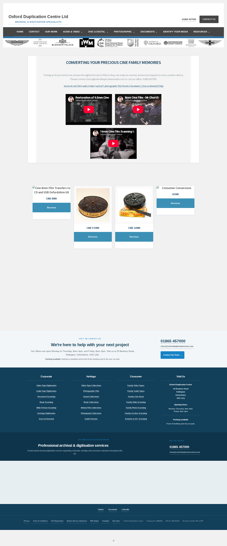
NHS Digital (94, 521)
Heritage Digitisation (46, 413)
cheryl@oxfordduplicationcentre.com (177, 346)
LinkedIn (125, 509)
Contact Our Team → (172, 355)
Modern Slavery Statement (77, 521)
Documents (149, 31)
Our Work (51, 31)
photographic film (113, 86)
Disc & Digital (98, 31)
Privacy (27, 521)
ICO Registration (57, 521)
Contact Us (209, 19)
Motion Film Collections (91, 408)
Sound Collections (91, 397)
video (91, 86)
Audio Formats (91, 419)
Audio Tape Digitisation (46, 391)
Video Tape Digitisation (46, 385)
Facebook (112, 509)
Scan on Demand (46, 419)
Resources (201, 31)
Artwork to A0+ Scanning (136, 419)
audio (85, 86)
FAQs (161, 86)
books (126, 86)
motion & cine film (72, 86)
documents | (136, 86)
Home (20, 31)
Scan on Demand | (151, 86)
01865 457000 (189, 19)
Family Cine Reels (136, 397)
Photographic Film (91, 391)
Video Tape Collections (91, 385)
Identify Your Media (175, 31)
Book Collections (91, 402)
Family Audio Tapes (136, 391)
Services (51, 207)
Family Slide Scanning (136, 402)
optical (99, 86)
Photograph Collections (91, 413)
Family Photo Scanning (136, 408)
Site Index (116, 521)
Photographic (124, 31)
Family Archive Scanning (136, 413)
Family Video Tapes (135, 385)
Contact (34, 31)
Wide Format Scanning (46, 408)
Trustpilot (105, 521)
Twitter (101, 509)
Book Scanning (46, 402)
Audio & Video (73, 31)
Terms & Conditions (40, 521)
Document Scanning (46, 397)
